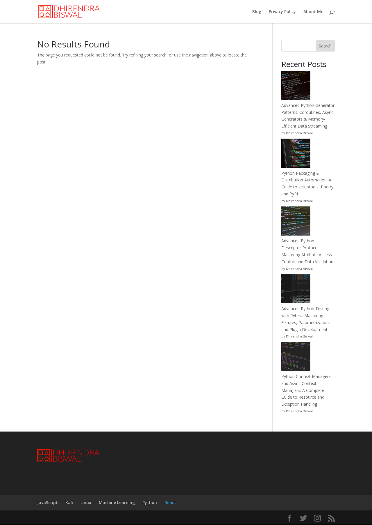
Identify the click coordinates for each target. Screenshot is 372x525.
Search (325, 46)
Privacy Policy (282, 12)
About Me (313, 12)
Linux (86, 502)
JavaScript (47, 502)
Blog (256, 12)
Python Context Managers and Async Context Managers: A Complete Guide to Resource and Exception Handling (306, 390)
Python (149, 502)
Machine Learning (117, 502)
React (170, 502)
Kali (69, 502)
